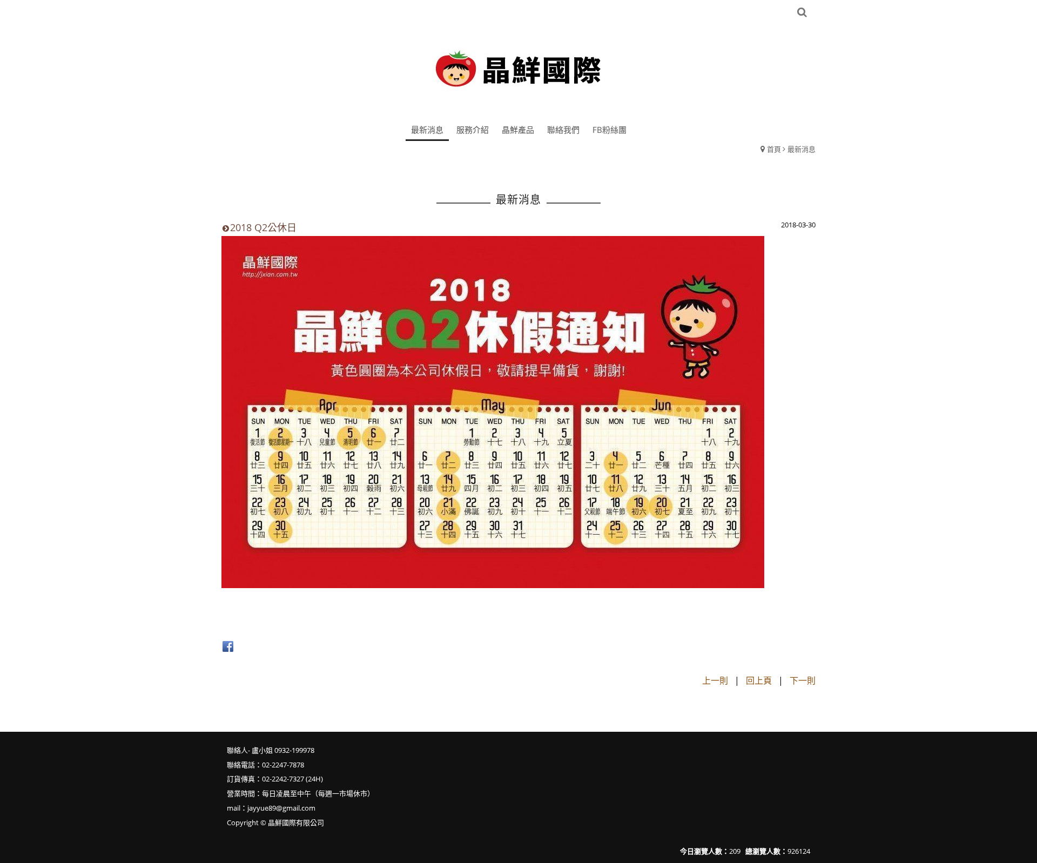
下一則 (803, 680)
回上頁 (759, 680)
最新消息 (801, 149)
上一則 (715, 680)
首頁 (774, 149)
